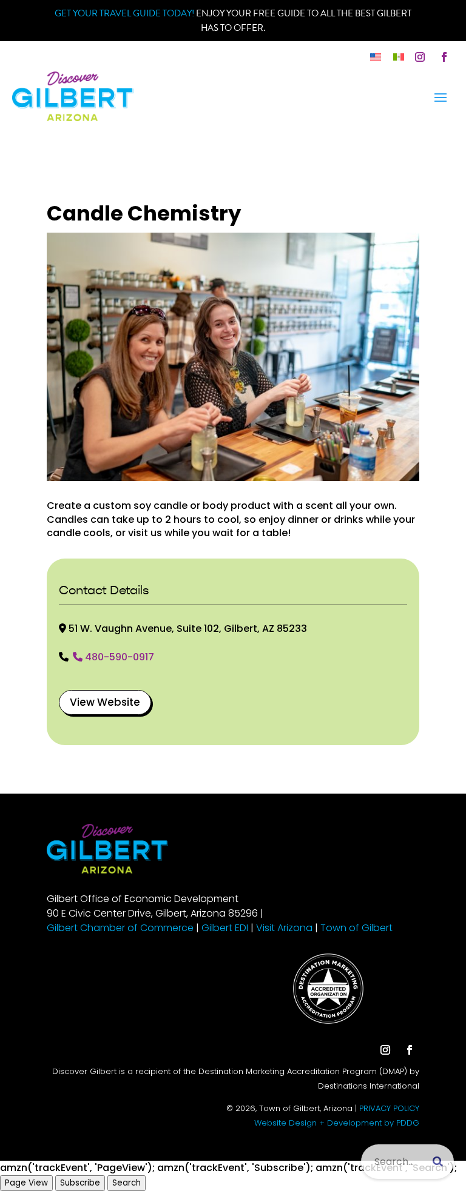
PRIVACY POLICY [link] (389, 1108)
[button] (420, 57)
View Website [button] (105, 702)
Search (126, 1183)
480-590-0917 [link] (119, 658)
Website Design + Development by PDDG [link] (336, 1123)
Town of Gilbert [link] (356, 928)
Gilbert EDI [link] (224, 928)
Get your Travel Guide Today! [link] (124, 13)
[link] (375, 56)
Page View (26, 1183)
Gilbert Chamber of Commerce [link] (120, 928)
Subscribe (80, 1183)
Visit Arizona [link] (284, 928)
